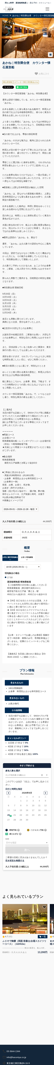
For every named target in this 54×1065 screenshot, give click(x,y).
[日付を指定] (27, 842)
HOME (5, 15)
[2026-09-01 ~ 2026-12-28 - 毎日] (20, 509)
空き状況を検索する (14, 860)
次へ (27, 849)
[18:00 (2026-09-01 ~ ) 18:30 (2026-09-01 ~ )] (23, 566)
